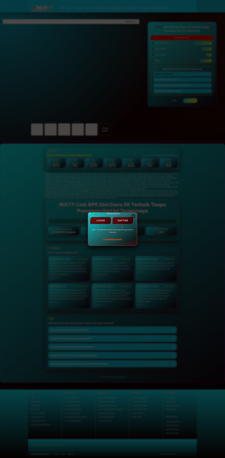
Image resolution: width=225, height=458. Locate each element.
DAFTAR (123, 220)
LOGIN (100, 220)
